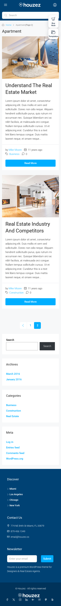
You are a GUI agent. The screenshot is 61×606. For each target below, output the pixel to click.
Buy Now (53, 24)
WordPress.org (14, 458)
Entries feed (12, 447)
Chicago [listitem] (13, 500)
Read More (30, 163)
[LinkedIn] (27, 599)
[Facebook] (8, 599)
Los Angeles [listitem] (16, 494)
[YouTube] (40, 599)
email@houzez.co (20, 537)
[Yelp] (53, 599)
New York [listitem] (14, 505)
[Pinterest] (46, 599)
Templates (53, 36)
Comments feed (15, 453)
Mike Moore (15, 149)
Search (10, 339)
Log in (9, 442)
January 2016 (14, 379)
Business (14, 154)
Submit (47, 558)
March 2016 (13, 373)
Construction (16, 292)
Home (8, 25)
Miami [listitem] (12, 488)
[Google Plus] (34, 599)
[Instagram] (21, 599)
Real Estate (12, 416)
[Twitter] (14, 599)
